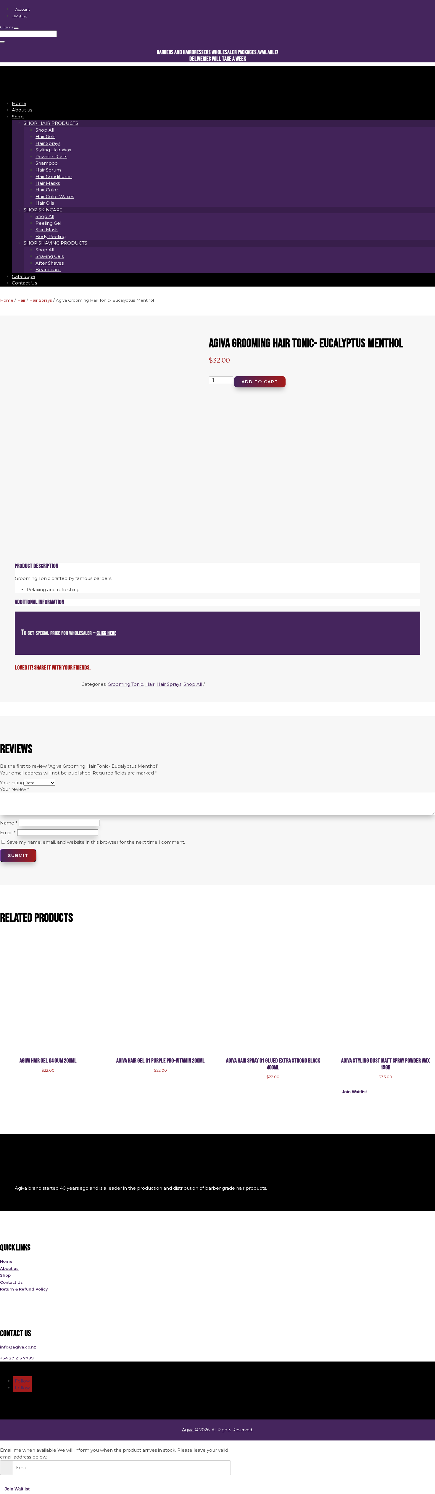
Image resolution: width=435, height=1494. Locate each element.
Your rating (12, 782)
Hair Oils (45, 203)
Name (8, 823)
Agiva (188, 1429)
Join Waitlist (354, 1091)
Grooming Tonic (125, 684)
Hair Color (47, 190)
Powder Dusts (51, 156)
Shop (18, 116)
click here (106, 632)
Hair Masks (48, 183)
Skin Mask (47, 229)
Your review (14, 789)
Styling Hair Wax (53, 150)
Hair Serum (48, 170)
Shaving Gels (50, 256)
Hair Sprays (48, 143)
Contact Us (24, 283)
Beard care (48, 269)
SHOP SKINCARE (43, 210)
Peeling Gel (48, 223)
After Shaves (50, 263)
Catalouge (23, 276)
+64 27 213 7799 (17, 1358)
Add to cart (259, 381)
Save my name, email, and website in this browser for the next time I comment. (96, 842)
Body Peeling (51, 236)
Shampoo (47, 163)
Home (19, 103)
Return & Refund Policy (24, 1289)
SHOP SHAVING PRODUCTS (55, 243)
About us (22, 110)
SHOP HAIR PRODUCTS (51, 123)
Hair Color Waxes (55, 196)
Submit (18, 855)
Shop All (45, 130)
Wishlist (20, 16)
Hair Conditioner (54, 176)
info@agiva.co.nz (18, 1347)
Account (22, 9)
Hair (21, 300)
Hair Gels (45, 136)
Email (8, 832)
